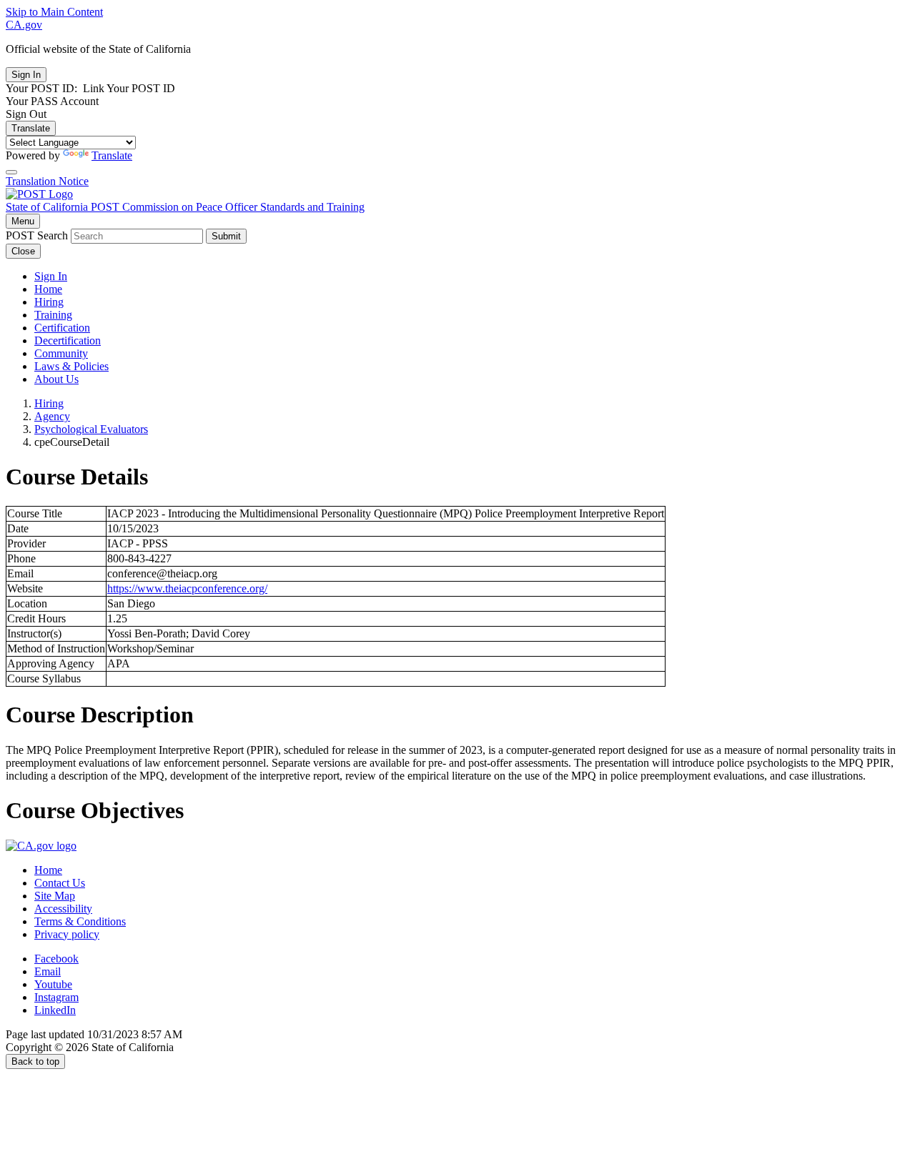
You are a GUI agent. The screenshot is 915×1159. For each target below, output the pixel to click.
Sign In (50, 276)
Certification (62, 328)
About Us (56, 379)
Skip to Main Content (54, 12)
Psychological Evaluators (91, 429)
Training (53, 315)
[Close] (11, 172)
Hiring (49, 302)
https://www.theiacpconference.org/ (187, 588)
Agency (52, 416)
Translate (30, 128)
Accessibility (63, 908)
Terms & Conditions (80, 921)
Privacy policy (66, 934)
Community (61, 353)
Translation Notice (47, 181)
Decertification (67, 340)
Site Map (54, 896)
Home (48, 289)
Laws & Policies (71, 366)
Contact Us (59, 883)
